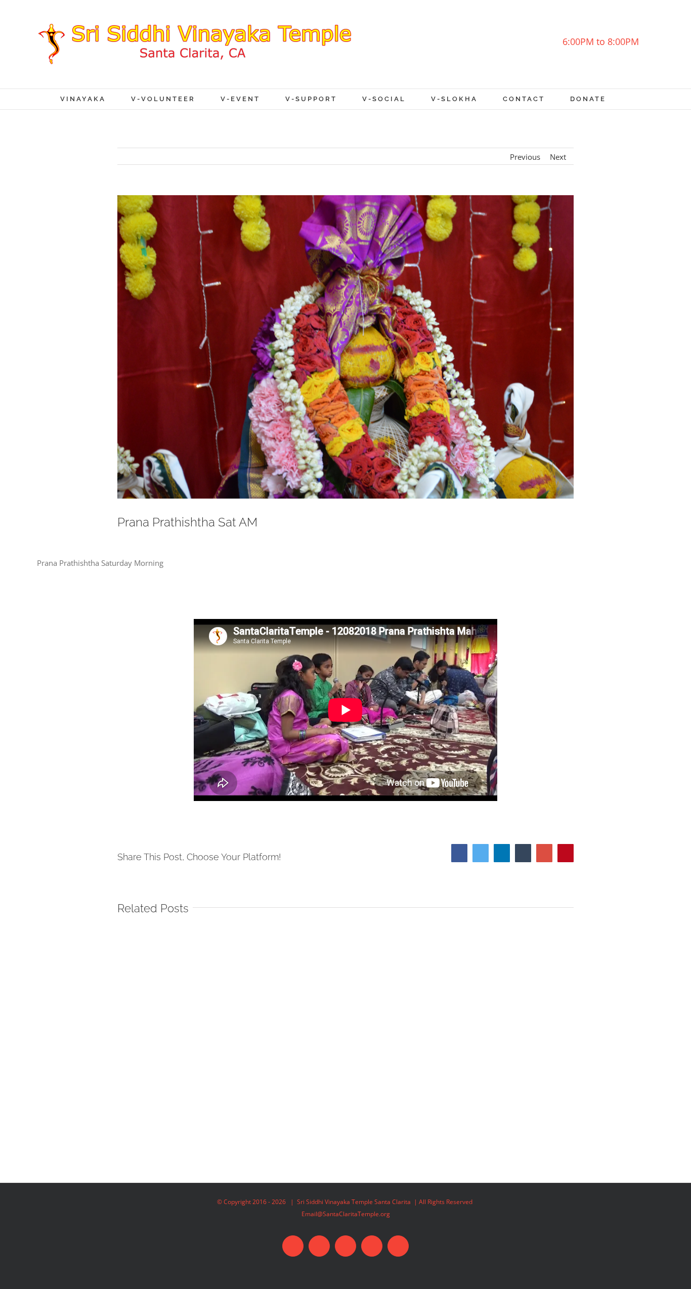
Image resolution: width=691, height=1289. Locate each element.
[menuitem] (95, 99)
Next (558, 157)
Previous (525, 157)
